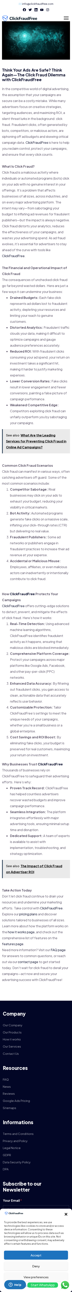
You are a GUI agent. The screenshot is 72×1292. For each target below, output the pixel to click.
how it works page (21, 932)
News (7, 1086)
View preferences (36, 1277)
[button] (66, 1214)
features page (12, 944)
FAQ (6, 1079)
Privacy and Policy (15, 1141)
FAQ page (58, 950)
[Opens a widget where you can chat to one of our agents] (15, 1285)
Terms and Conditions (18, 1133)
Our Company (12, 1025)
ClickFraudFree (27, 79)
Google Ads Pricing (16, 1100)
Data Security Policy (17, 1162)
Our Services (12, 1046)
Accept (36, 1255)
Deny (36, 1266)
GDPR (7, 1155)
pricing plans (28, 914)
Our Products (12, 1032)
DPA (6, 1169)
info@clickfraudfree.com (37, 3)
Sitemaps (9, 1108)
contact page (28, 962)
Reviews (9, 1093)
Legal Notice (12, 1148)
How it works (12, 1039)
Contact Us (11, 1053)
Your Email (12, 1200)
